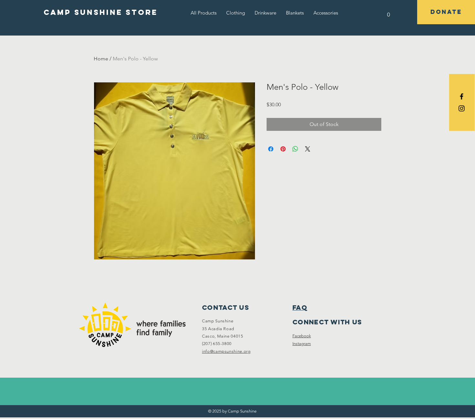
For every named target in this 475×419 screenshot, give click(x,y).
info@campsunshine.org (226, 351)
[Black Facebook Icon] (462, 96)
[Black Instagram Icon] (462, 108)
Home (101, 59)
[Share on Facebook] (271, 149)
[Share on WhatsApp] (295, 149)
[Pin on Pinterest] (283, 149)
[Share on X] (307, 149)
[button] (235, 13)
